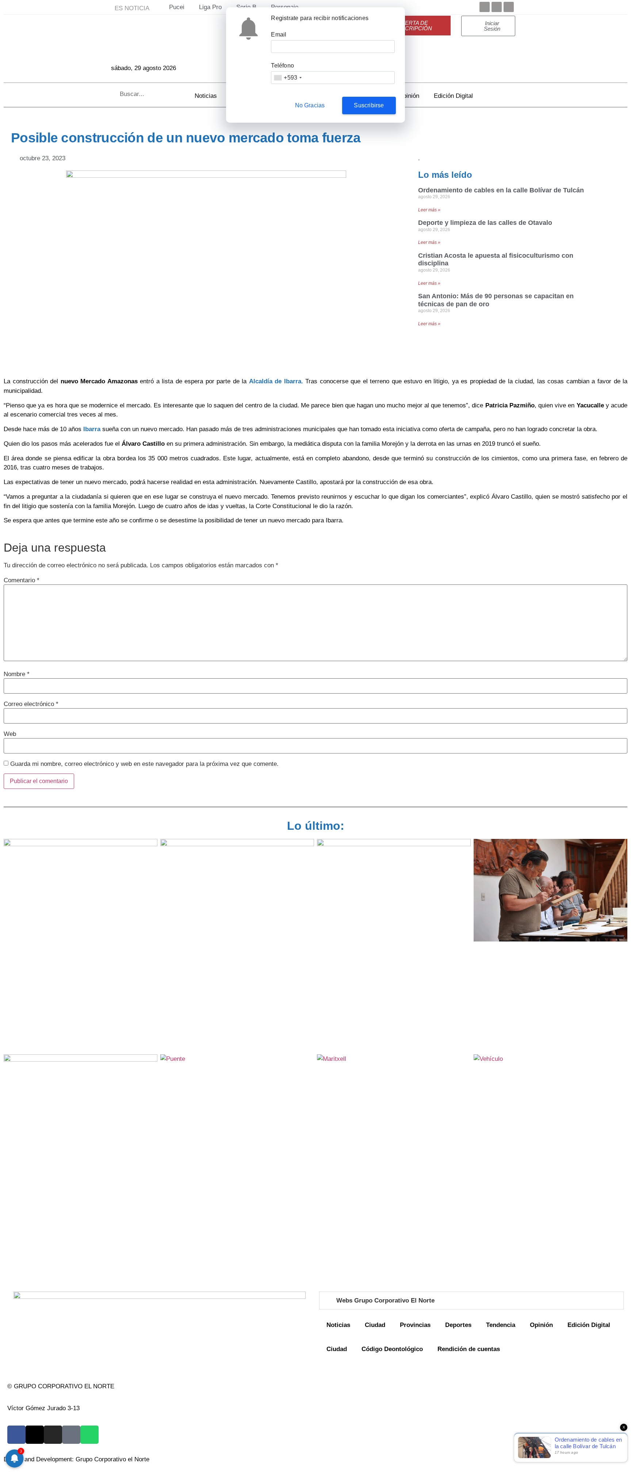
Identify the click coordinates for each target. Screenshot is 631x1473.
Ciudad (375, 1325)
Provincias (415, 1325)
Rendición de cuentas (468, 1349)
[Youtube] (509, 7)
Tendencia (500, 1325)
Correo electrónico (31, 704)
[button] (471, 1300)
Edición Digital (453, 95)
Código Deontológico (392, 1349)
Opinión (408, 95)
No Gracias (310, 105)
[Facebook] (484, 7)
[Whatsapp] (89, 1435)
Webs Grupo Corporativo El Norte (385, 1300)
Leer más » (429, 209)
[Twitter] (497, 7)
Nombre (17, 674)
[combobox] (287, 78)
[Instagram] (53, 1435)
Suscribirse (369, 105)
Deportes (458, 1325)
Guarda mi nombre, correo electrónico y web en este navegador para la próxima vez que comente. (144, 764)
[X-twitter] (35, 1435)
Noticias (206, 95)
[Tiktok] (71, 1435)
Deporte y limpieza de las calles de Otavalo (485, 222)
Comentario (21, 580)
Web (10, 734)
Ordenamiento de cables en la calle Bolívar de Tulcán (501, 190)
